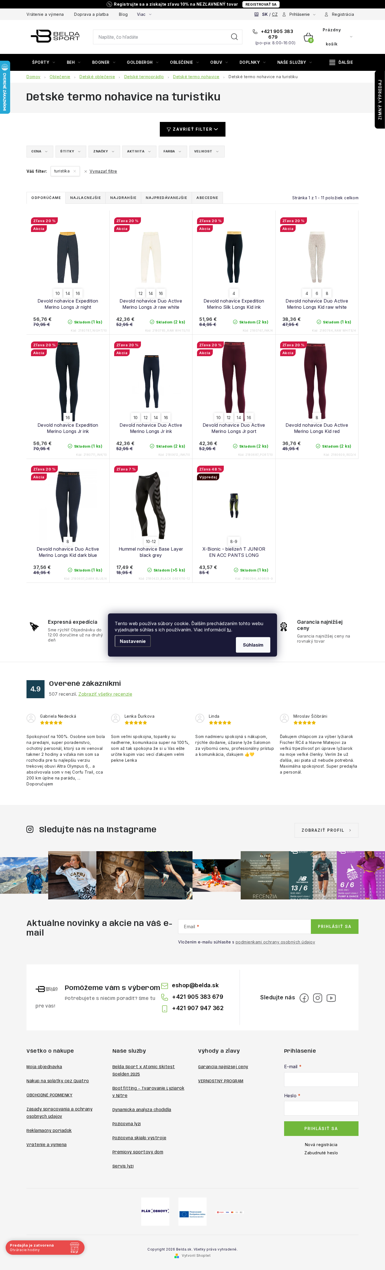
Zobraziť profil (323, 830)
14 (68, 293)
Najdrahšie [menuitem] (123, 198)
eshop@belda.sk (195, 985)
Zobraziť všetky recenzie (105, 694)
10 (58, 293)
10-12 (151, 541)
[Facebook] (304, 997)
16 (78, 293)
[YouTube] (331, 997)
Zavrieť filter (193, 129)
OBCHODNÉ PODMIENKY (49, 1095)
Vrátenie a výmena (45, 14)
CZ (275, 14)
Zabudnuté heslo (321, 1152)
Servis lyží (123, 1166)
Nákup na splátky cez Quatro (57, 1081)
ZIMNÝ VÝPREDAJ (380, 99)
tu (229, 629)
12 (141, 293)
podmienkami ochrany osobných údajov (275, 942)
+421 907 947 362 (198, 1008)
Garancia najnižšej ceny (223, 1067)
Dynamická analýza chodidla (141, 1110)
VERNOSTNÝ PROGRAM (221, 1081)
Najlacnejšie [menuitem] (85, 198)
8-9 (234, 541)
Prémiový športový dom (137, 1152)
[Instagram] (317, 997)
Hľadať (234, 37)
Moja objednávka (44, 1067)
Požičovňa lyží (126, 1124)
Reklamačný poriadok (49, 1131)
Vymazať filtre (103, 171)
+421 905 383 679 (276, 34)
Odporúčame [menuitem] (46, 198)
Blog (123, 14)
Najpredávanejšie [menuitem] (166, 198)
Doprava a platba (91, 14)
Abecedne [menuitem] (207, 198)
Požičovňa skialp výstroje (139, 1138)
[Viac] (341, 62)
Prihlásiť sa (334, 926)
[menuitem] (43, 62)
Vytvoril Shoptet (196, 1255)
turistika (62, 170)
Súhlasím (253, 645)
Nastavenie (133, 641)
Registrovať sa (260, 4)
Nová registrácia (321, 1144)
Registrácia (343, 14)
